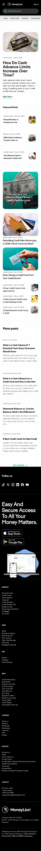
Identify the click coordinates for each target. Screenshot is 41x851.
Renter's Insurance (9, 698)
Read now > (8, 97)
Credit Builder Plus (9, 605)
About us (5, 721)
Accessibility (6, 768)
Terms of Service (29, 834)
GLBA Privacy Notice (9, 764)
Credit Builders (7, 602)
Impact (4, 735)
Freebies (5, 660)
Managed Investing (9, 645)
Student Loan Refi (8, 684)
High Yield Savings (9, 640)
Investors (5, 730)
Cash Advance (7, 598)
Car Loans (5, 614)
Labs (3, 733)
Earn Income (6, 638)
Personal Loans (7, 593)
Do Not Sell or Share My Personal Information (19, 762)
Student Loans (7, 607)
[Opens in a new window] (3, 485)
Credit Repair (7, 702)
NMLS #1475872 (17, 836)
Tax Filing (5, 693)
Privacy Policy (7, 759)
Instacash (5, 600)
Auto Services (7, 691)
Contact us (6, 752)
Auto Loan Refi (7, 689)
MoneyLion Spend (8, 633)
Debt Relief (6, 682)
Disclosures (29, 836)
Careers (5, 724)
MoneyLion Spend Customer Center (15, 771)
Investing (5, 643)
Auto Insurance (7, 686)
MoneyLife (5, 726)
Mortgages (5, 611)
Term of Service (8, 757)
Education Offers (8, 696)
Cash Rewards (7, 662)
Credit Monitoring (8, 680)
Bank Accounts (7, 636)
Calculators (6, 728)
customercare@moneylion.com (13, 795)
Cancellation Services (10, 705)
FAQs (4, 755)
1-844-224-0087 (8, 793)
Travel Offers (6, 700)
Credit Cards (6, 595)
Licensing (5, 766)
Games (4, 658)
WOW (4, 631)
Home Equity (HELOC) (10, 609)
